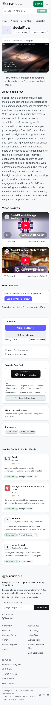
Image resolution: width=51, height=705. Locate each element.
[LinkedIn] (48, 695)
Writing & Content (39, 32)
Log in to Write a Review (18, 299)
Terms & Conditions (12, 696)
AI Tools (14, 21)
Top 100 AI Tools (9, 674)
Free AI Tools (8, 683)
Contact (5, 649)
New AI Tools (8, 679)
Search (41, 11)
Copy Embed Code (27, 398)
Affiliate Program (9, 644)
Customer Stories (9, 635)
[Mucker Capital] (7, 618)
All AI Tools (7, 669)
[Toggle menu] (47, 4)
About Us (6, 630)
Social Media (27, 21)
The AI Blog (33, 630)
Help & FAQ (33, 635)
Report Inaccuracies (17, 354)
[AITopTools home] (12, 4)
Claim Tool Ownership (18, 350)
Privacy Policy (29, 696)
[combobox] (21, 10)
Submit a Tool (34, 640)
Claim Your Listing (35, 653)
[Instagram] (44, 695)
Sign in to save (27, 335)
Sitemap (21, 699)
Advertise (6, 640)
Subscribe (41, 607)
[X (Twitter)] (40, 695)
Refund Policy (10, 699)
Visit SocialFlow (24, 328)
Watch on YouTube (36, 241)
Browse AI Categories (11, 664)
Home (4, 21)
